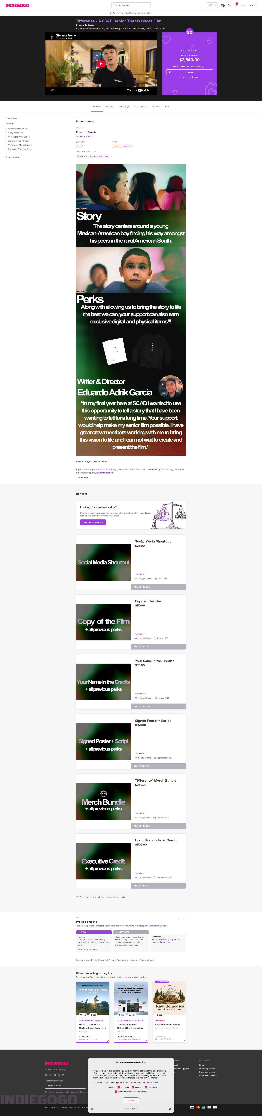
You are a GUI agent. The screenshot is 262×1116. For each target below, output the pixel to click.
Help (142, 926)
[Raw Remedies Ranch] (169, 998)
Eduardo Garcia (86, 25)
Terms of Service (68, 1107)
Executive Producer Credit (20, 149)
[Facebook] (46, 1075)
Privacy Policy (51, 1107)
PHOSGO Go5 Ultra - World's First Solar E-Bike (91, 1028)
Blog (173, 1072)
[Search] (114, 5)
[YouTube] (54, 1075)
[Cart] (229, 5)
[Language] (222, 5)
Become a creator (207, 1072)
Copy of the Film (15, 133)
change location (144, 13)
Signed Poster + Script (18, 141)
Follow (190, 72)
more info (80, 136)
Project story (11, 118)
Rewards (10, 124)
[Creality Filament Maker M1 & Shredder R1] (131, 998)
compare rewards (92, 522)
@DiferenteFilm (104, 472)
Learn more (133, 945)
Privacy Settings (85, 1107)
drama (116, 146)
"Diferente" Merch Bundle (20, 145)
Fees (201, 1065)
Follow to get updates (87, 949)
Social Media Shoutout (18, 128)
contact (89, 136)
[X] (50, 1075)
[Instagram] (59, 1075)
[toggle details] (109, 1042)
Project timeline (13, 157)
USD (210, 5)
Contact (174, 1065)
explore (143, 977)
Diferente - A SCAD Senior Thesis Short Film (118, 21)
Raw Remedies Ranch (167, 1024)
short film (127, 146)
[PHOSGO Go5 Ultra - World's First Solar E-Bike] (92, 998)
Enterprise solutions (208, 1075)
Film (79, 146)
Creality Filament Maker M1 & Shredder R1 (129, 1028)
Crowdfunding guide (158, 926)
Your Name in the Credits (19, 137)
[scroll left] (179, 919)
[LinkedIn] (63, 1075)
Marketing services (208, 1068)
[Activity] (236, 5)
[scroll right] (184, 919)
